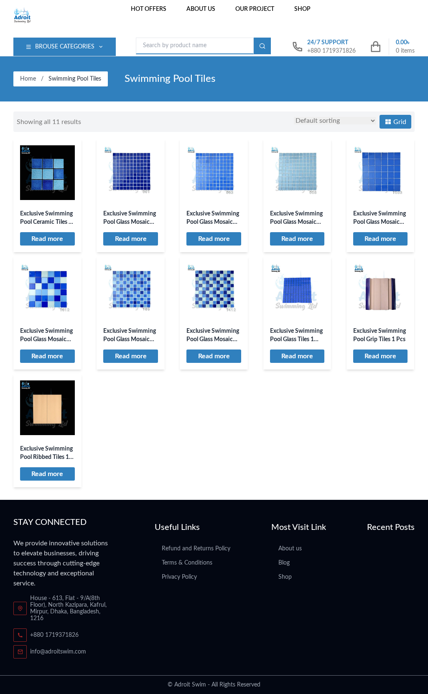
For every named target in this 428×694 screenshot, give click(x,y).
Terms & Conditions (187, 563)
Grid (399, 122)
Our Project (254, 9)
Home (28, 79)
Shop (302, 9)
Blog (284, 563)
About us (200, 9)
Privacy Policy (179, 577)
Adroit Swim (190, 685)
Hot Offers (148, 9)
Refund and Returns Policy (196, 549)
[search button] (262, 46)
